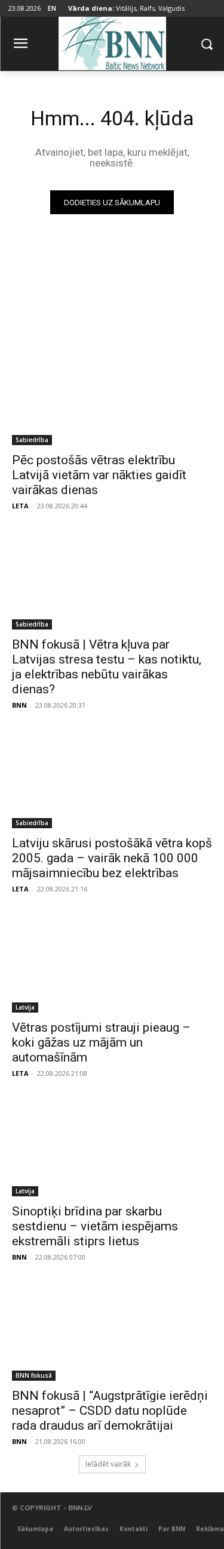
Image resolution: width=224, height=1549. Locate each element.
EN (52, 8)
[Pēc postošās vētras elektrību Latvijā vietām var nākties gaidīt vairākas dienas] (112, 395)
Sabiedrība (32, 440)
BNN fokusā (34, 1375)
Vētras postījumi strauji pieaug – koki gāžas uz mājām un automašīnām (101, 1042)
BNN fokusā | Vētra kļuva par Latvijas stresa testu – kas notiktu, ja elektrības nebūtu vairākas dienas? (106, 666)
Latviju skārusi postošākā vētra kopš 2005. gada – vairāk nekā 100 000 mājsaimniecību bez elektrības (112, 858)
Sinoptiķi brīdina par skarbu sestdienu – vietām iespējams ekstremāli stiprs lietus (95, 1226)
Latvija (25, 1007)
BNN (19, 705)
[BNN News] (112, 41)
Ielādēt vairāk (108, 1464)
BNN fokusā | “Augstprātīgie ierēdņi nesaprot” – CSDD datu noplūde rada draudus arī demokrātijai (110, 1410)
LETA (20, 505)
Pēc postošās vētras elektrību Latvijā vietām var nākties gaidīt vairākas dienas (99, 475)
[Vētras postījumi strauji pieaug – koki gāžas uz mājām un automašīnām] (112, 962)
